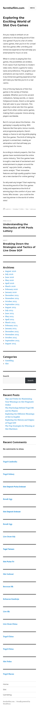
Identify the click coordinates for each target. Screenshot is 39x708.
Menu (32, 8)
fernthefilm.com (13, 7)
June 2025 (9, 313)
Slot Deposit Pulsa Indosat (14, 486)
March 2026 (10, 286)
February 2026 (11, 289)
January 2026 (11, 292)
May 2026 (9, 280)
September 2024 (12, 340)
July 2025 (9, 310)
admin (8, 209)
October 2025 (11, 301)
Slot (27, 209)
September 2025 (12, 304)
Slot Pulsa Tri (8, 561)
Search (6, 376)
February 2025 (11, 325)
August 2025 (10, 307)
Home (5, 684)
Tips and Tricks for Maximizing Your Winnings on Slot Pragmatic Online (19, 402)
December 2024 (12, 331)
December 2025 (12, 295)
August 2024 (10, 343)
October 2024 (11, 337)
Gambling (9, 360)
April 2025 (9, 319)
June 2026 (9, 277)
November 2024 (12, 334)
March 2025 (10, 322)
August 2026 (10, 271)
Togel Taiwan (8, 549)
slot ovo (33, 209)
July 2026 (9, 274)
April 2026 (9, 283)
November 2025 (12, 298)
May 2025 (9, 316)
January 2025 (11, 328)
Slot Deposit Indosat (12, 511)
